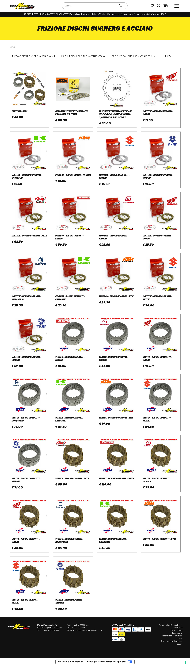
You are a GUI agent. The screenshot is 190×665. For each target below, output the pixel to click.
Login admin (177, 633)
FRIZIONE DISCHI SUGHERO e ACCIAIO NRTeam (83, 56)
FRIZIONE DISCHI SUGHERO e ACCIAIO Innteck (33, 56)
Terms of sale (176, 630)
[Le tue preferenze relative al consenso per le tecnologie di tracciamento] (185, 662)
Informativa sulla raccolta (70, 661)
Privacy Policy (164, 625)
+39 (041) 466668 (77, 628)
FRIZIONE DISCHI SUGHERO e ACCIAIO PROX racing (135, 56)
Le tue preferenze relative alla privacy (106, 661)
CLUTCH (13, 47)
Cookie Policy (176, 625)
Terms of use (177, 628)
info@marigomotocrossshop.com (87, 630)
